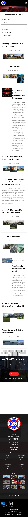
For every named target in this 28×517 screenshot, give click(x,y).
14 (22, 350)
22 (16, 352)
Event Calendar (7, 464)
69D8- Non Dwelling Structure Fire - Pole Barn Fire (13, 304)
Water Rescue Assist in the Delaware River (12, 331)
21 (14, 352)
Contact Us (21, 468)
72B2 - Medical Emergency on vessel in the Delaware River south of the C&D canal (13, 181)
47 (16, 355)
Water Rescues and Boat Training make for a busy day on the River (18, 266)
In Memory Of (21, 464)
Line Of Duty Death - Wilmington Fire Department (18, 94)
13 (20, 350)
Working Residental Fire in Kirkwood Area (12, 45)
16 (2, 352)
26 (25, 352)
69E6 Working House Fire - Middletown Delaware (12, 157)
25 (23, 352)
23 (18, 352)
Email (7, 455)
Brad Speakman (14, 66)
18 (7, 352)
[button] (26, 3)
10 (13, 350)
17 (4, 352)
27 (9, 355)
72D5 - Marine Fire (14, 237)
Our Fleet (8, 468)
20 (11, 352)
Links (21, 466)
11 (15, 350)
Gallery (7, 457)
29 (14, 355)
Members (21, 462)
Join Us (7, 462)
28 (11, 355)
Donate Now (14, 373)
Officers (21, 459)
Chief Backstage (21, 455)
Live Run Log (7, 459)
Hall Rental (21, 457)
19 (9, 352)
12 (18, 350)
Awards (7, 466)
